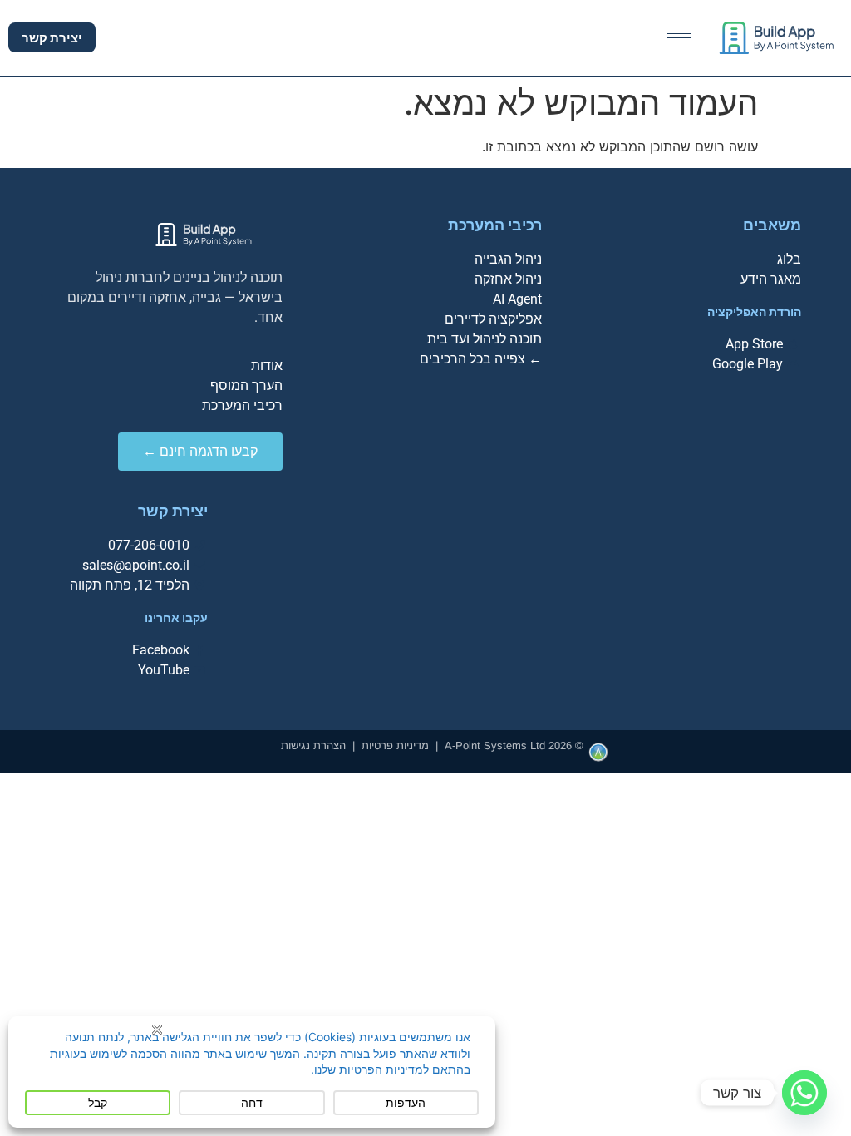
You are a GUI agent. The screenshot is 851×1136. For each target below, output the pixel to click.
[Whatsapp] (804, 1092)
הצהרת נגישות (313, 745)
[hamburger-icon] (679, 38)
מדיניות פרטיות (395, 745)
